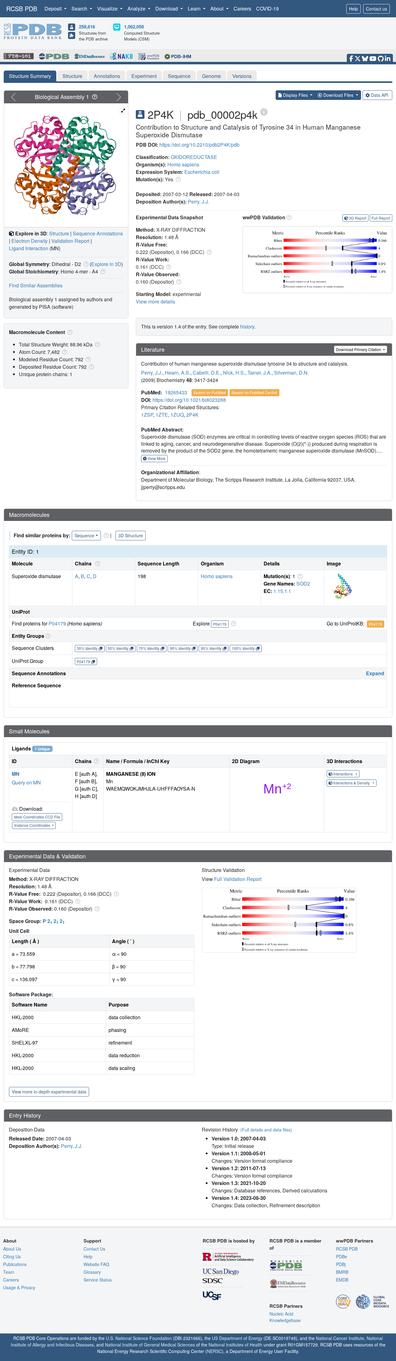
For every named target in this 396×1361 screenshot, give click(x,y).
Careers (242, 8)
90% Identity (180, 648)
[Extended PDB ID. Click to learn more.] (264, 111)
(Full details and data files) (266, 1130)
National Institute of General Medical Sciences (150, 1345)
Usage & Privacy (19, 1287)
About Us (12, 1249)
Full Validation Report (237, 878)
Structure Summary (30, 75)
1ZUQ (177, 414)
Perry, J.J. (198, 201)
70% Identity (149, 648)
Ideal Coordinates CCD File (37, 816)
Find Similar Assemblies (35, 285)
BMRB (342, 1272)
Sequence (179, 75)
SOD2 (303, 583)
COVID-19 (267, 8)
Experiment (144, 75)
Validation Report (70, 240)
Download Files (338, 95)
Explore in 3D (106, 264)
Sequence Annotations (98, 233)
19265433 (176, 392)
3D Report (357, 218)
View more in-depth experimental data (49, 1091)
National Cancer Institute (340, 1338)
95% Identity (211, 648)
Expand (375, 673)
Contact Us (94, 1249)
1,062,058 (134, 26)
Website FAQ (96, 1264)
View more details (155, 301)
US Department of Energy (237, 1338)
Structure (72, 75)
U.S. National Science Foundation (139, 1338)
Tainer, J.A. (260, 372)
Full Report (381, 218)
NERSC (214, 1351)
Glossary (92, 1272)
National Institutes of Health (235, 1345)
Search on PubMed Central (254, 392)
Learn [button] (195, 8)
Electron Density (29, 240)
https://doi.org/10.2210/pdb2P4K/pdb (199, 144)
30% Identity (87, 648)
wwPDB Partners (354, 1240)
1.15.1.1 (282, 591)
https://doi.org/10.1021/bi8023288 (189, 399)
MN (15, 773)
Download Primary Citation (359, 349)
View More (156, 458)
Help (353, 9)
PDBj (341, 1264)
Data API (380, 95)
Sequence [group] (84, 535)
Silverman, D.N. (291, 372)
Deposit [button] (54, 8)
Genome (211, 75)
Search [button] (79, 8)
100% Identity (243, 648)
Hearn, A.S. (177, 372)
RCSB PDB (21, 8)
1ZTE (162, 414)
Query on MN (26, 782)
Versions (242, 75)
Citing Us (12, 1256)
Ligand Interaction (28, 248)
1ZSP (147, 414)
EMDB (342, 1280)
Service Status (98, 1280)
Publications (15, 1264)
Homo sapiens (183, 164)
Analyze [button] (137, 8)
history (247, 326)
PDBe (341, 1256)
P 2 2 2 (54, 921)
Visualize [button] (108, 8)
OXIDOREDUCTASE (194, 157)
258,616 (87, 26)
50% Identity (118, 648)
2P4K (192, 414)
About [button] (217, 8)
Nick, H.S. (234, 372)
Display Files (295, 95)
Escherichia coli (201, 171)
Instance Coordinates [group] (32, 825)
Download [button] (167, 8)
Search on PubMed (209, 392)
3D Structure (130, 535)
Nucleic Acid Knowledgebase (285, 1317)
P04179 (57, 623)
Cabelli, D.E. (207, 372)
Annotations (107, 75)
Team (8, 1272)
